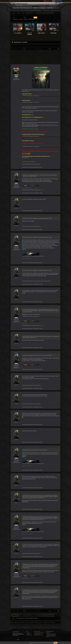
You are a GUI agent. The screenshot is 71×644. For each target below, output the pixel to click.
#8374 (58, 197)
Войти (35, 17)
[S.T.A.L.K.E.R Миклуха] (17, 27)
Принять (55, 642)
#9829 (58, 352)
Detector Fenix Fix (25, 157)
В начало (13, 48)
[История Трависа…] (53, 27)
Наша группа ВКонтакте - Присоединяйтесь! (28, 161)
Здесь (32, 114)
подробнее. (51, 642)
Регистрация (26, 19)
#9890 (58, 374)
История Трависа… (53, 33)
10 (31, 48)
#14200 (58, 542)
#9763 (58, 267)
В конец (40, 48)
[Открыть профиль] (16, 202)
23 (34, 48)
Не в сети (16, 76)
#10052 (58, 393)
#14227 (58, 587)
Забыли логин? (21, 19)
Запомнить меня (32, 19)
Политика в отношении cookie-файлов (51, 636)
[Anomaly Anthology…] (41, 27)
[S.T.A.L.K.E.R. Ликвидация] (29, 27)
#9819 (58, 306)
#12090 (58, 411)
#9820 (58, 333)
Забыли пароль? (15, 19)
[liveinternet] (15, 639)
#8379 (58, 215)
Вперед (37, 48)
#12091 (58, 429)
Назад (17, 48)
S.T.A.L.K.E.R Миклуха (17, 33)
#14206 (58, 561)
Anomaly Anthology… (41, 33)
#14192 (58, 492)
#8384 (58, 234)
